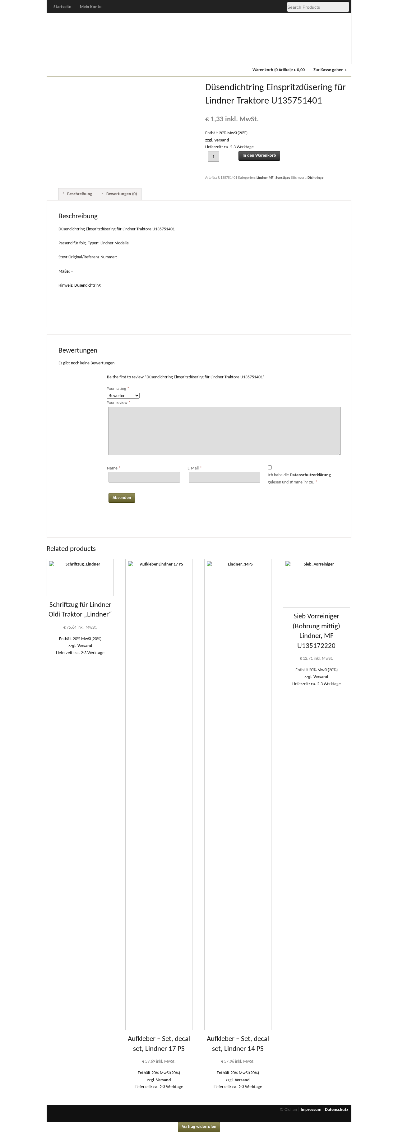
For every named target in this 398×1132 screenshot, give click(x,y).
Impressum (311, 1109)
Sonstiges (332, 56)
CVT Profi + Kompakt (218, 57)
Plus (104, 56)
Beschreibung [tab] (79, 194)
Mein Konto (91, 7)
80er (142, 56)
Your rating (118, 388)
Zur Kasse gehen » (330, 70)
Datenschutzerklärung (310, 475)
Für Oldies (66, 56)
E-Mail (194, 468)
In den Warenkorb (259, 155)
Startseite (62, 7)
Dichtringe (315, 178)
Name (114, 468)
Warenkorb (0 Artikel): (278, 70)
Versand (221, 140)
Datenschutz (336, 1109)
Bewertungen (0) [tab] (121, 194)
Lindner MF (257, 56)
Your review (119, 402)
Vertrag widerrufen (199, 1127)
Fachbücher (294, 56)
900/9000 (180, 56)
